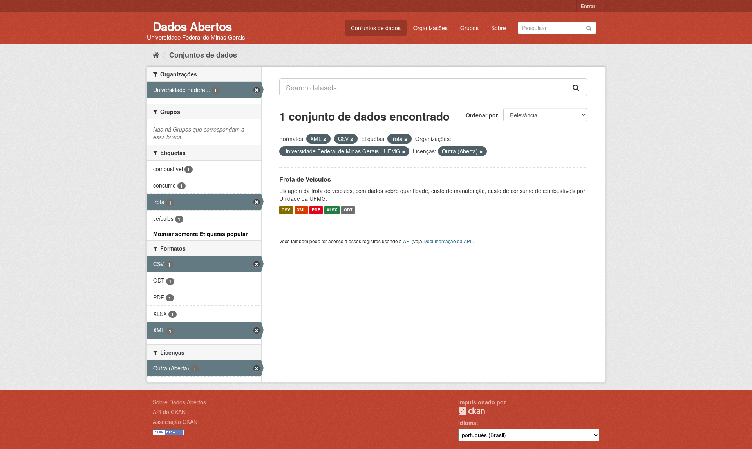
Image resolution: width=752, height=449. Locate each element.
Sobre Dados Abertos (179, 402)
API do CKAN (169, 412)
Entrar (587, 6)
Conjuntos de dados (376, 28)
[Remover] (325, 139)
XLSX (332, 210)
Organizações (430, 28)
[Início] (156, 54)
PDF (316, 210)
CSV (286, 210)
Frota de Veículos (305, 179)
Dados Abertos (192, 26)
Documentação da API (447, 241)
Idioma (467, 423)
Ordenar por (482, 115)
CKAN (471, 411)
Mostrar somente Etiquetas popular (200, 234)
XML (301, 210)
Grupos (469, 28)
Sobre (498, 28)
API (406, 241)
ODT (348, 210)
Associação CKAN (175, 422)
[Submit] (589, 27)
